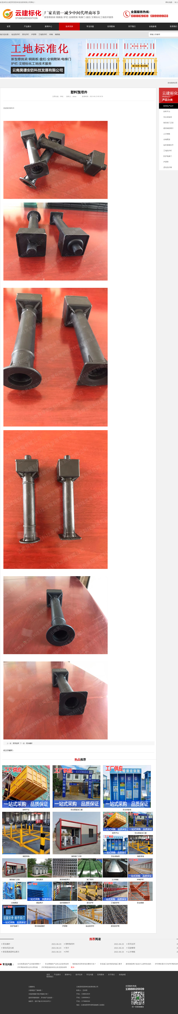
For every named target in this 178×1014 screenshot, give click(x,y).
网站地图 (168, 2)
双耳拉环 (16, 743)
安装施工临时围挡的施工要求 (111, 964)
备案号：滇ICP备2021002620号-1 (40, 1001)
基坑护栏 (25, 34)
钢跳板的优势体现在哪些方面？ (84, 964)
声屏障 (33, 34)
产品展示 (27, 26)
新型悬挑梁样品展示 (10, 952)
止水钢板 (130, 952)
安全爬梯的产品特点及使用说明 (57, 964)
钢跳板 (57, 34)
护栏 (66, 952)
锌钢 (51, 34)
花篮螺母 (130, 948)
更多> (73, 967)
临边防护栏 (15, 34)
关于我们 (132, 26)
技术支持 (69, 26)
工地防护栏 (43, 34)
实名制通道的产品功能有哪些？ (29, 964)
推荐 (95, 939)
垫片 (66, 948)
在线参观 (152, 26)
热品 (80, 759)
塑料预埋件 (69, 944)
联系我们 (50, 977)
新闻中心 (48, 26)
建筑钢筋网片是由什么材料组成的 (138, 964)
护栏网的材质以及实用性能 (27, 967)
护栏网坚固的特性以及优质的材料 (54, 967)
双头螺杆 (29, 743)
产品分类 (167, 99)
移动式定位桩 (7, 948)
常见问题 (90, 26)
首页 (8, 26)
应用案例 (111, 26)
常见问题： (8, 964)
